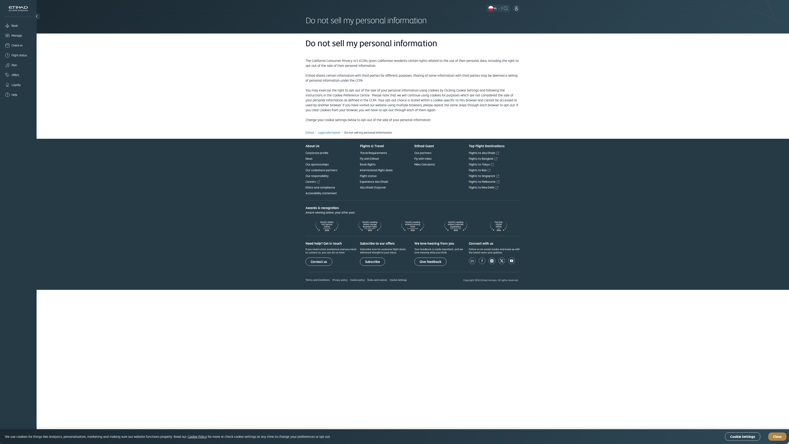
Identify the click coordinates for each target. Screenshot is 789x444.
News (309, 159)
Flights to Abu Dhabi (482, 153)
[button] (37, 16)
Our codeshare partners (321, 170)
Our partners (422, 153)
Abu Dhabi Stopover (373, 187)
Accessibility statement (321, 193)
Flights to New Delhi (481, 187)
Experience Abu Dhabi (374, 182)
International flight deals (376, 170)
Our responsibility (317, 176)
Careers (311, 182)
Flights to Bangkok (481, 159)
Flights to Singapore (482, 176)
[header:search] (506, 8)
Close (777, 437)
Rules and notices (377, 279)
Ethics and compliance (320, 187)
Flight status (368, 176)
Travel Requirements (373, 153)
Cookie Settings (398, 279)
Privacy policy (340, 279)
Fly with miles (423, 159)
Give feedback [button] (430, 262)
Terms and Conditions (318, 279)
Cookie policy (357, 279)
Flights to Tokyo (479, 164)
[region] (394, 436)
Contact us (319, 262)
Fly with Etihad (369, 159)
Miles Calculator (424, 164)
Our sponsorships (317, 164)
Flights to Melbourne (482, 182)
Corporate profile (317, 153)
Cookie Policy (197, 437)
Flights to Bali (478, 170)
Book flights (368, 164)
